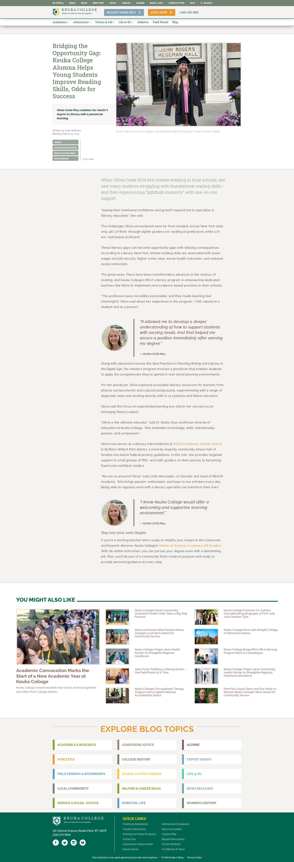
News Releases (61, 158)
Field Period (160, 22)
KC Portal (58, 3)
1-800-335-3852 (189, 12)
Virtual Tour (129, 839)
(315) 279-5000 (62, 834)
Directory (98, 3)
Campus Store (176, 3)
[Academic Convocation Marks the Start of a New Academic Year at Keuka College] (58, 637)
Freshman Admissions (135, 824)
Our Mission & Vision (173, 849)
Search (208, 3)
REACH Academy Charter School (197, 444)
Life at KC (125, 22)
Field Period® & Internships (81, 774)
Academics (60, 22)
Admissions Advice (138, 745)
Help (192, 3)
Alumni (140, 3)
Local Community (73, 788)
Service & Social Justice (78, 803)
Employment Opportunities (138, 844)
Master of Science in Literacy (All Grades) (190, 545)
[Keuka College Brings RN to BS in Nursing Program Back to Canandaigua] (206, 656)
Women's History (201, 803)
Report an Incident (172, 829)
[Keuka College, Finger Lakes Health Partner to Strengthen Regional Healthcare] (117, 656)
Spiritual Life (134, 803)
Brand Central (130, 849)
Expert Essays (199, 759)
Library (126, 3)
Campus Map (169, 834)
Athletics (143, 22)
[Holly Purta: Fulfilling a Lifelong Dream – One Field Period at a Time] (117, 676)
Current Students (171, 844)
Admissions (81, 22)
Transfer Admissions (134, 829)
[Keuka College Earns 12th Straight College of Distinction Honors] (206, 636)
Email (72, 3)
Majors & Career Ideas (64, 153)
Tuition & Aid (103, 22)
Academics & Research (76, 745)
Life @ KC (194, 774)
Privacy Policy (194, 857)
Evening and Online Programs (139, 834)
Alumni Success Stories (65, 147)
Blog (175, 22)
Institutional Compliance (175, 824)
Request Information (173, 839)
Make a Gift (156, 3)
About (113, 3)
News (84, 3)
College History (136, 759)
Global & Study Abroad (142, 774)
